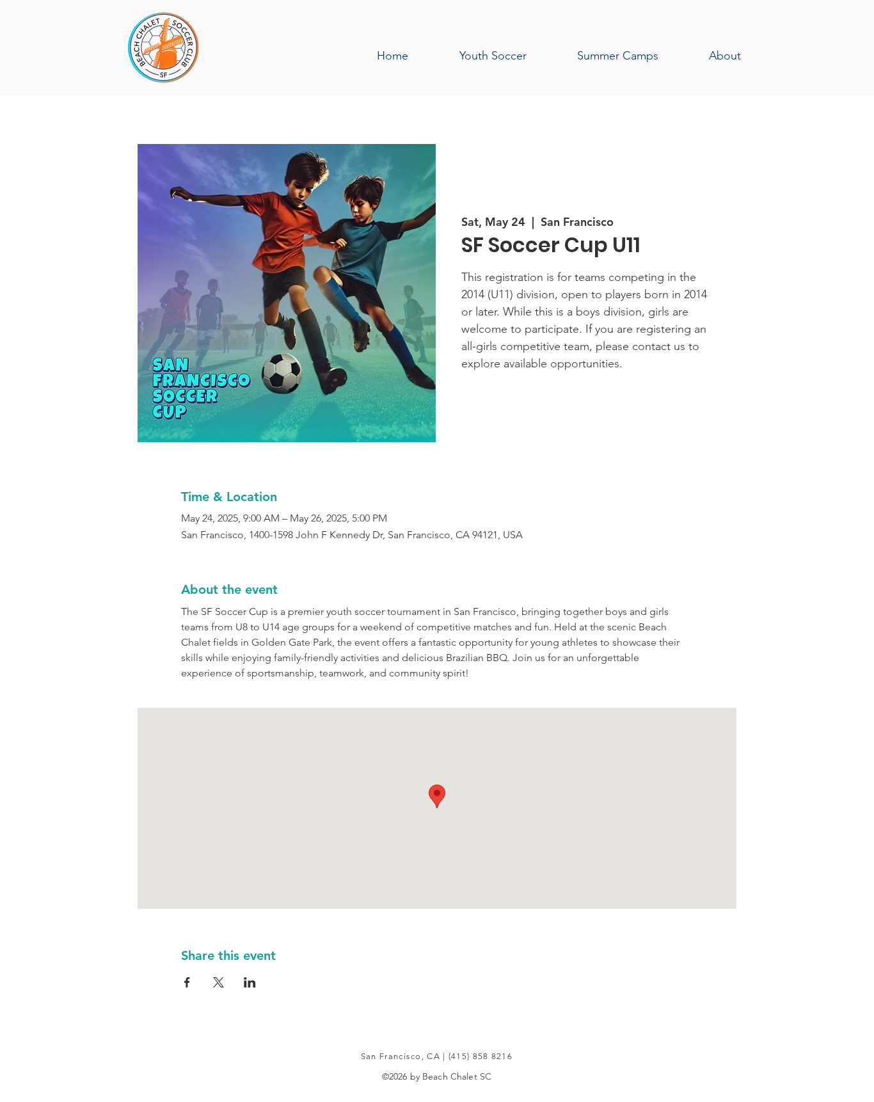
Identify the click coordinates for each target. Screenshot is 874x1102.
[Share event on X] (218, 982)
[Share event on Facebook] (187, 982)
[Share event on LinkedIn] (250, 982)
